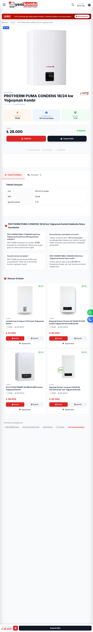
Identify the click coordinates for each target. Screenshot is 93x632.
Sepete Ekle (68, 139)
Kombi (13, 22)
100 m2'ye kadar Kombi (31, 427)
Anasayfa (5, 22)
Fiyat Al (35, 338)
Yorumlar (36, 175)
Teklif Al (27, 139)
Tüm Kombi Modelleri (76, 427)
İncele (16, 338)
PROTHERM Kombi (12, 427)
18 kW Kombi (47, 427)
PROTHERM (8, 92)
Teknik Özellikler (15, 175)
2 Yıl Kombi (60, 427)
